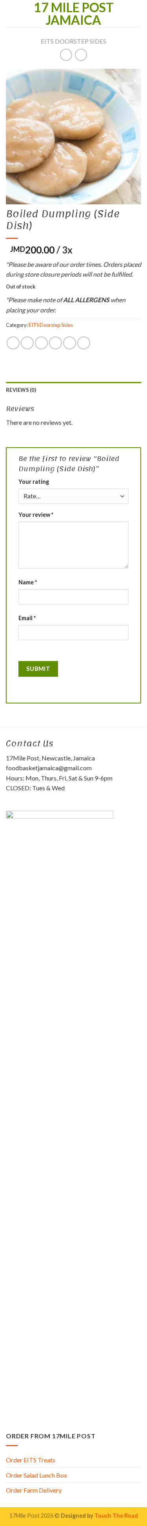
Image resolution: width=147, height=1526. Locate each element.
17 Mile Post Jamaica (74, 13)
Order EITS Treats (30, 1460)
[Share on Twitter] (41, 342)
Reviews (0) (21, 390)
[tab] (73, 390)
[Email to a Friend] (55, 342)
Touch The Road (116, 1515)
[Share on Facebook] (27, 342)
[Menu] (10, 13)
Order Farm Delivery (34, 1490)
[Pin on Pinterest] (69, 342)
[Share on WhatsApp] (13, 342)
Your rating (33, 481)
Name (27, 582)
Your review (35, 514)
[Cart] (137, 13)
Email (27, 618)
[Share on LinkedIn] (83, 342)
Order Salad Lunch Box (36, 1475)
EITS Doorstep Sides (73, 41)
